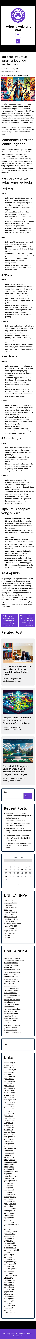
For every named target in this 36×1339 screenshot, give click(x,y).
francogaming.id (10, 1197)
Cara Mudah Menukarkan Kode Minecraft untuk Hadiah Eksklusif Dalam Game (17, 670)
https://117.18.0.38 (10, 921)
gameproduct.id (10, 1204)
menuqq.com (9, 937)
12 (14, 870)
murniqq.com (9, 935)
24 (6, 876)
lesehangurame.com (12, 958)
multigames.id (9, 1296)
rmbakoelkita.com (11, 977)
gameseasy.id (9, 1285)
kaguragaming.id (10, 1262)
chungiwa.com (9, 997)
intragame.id (9, 1167)
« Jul (17, 884)
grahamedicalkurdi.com (13, 1027)
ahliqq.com (8, 905)
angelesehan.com (11, 979)
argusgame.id (9, 1144)
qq (22, 307)
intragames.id (9, 1157)
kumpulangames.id (11, 1171)
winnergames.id (10, 1134)
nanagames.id (9, 1243)
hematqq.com (9, 933)
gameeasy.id (9, 1301)
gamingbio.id (9, 1153)
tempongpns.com (11, 963)
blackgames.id (9, 1187)
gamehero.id (9, 1109)
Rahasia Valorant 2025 (18, 28)
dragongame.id (9, 1312)
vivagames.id (9, 1097)
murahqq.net (9, 914)
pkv (5, 1044)
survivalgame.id (10, 1148)
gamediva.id (8, 1111)
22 (26, 873)
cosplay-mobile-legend (19, 75)
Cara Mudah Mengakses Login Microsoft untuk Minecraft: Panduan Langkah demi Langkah (16, 770)
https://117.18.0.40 (10, 931)
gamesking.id (9, 1287)
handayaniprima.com (12, 970)
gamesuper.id (9, 1113)
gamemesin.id (9, 1107)
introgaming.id (9, 1160)
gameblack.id (9, 1213)
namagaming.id (10, 1069)
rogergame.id (9, 1215)
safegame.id (8, 1150)
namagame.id (9, 1127)
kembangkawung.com (12, 995)
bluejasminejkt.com (11, 981)
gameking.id (8, 1303)
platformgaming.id (11, 1268)
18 (10, 873)
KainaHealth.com (10, 1016)
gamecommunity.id (11, 1250)
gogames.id (8, 1292)
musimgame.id (9, 1118)
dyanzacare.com (10, 1030)
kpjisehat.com (9, 1002)
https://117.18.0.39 (10, 907)
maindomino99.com (11, 919)
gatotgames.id (9, 1185)
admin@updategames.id (10, 71)
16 (30, 870)
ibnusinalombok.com (12, 1025)
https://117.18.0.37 (10, 926)
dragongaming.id (10, 1275)
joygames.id (8, 1229)
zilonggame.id (9, 1139)
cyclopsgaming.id (10, 1245)
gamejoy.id (8, 1252)
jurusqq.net (8, 910)
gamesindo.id (9, 1083)
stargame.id (8, 1130)
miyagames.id (9, 1183)
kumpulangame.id (10, 1176)
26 (14, 876)
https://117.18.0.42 (10, 912)
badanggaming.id (10, 1208)
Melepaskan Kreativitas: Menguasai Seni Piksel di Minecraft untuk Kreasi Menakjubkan (18, 830)
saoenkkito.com (10, 967)
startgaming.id (9, 1074)
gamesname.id (9, 1289)
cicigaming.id (9, 1190)
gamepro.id (8, 1308)
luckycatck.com (10, 974)
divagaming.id (9, 1065)
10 (6, 870)
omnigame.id (9, 1169)
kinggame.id (8, 1310)
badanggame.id (10, 1222)
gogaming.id (8, 1273)
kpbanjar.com (9, 1007)
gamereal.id (8, 1199)
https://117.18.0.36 (10, 903)
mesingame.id (9, 1120)
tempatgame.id (10, 1178)
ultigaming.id (8, 1278)
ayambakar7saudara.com (14, 960)
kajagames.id (9, 1236)
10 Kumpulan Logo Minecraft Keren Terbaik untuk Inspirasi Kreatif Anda (19, 845)
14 (22, 870)
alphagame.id (9, 1218)
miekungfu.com (10, 986)
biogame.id (8, 1174)
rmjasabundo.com (11, 990)
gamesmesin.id (9, 1081)
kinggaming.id (9, 1271)
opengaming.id (9, 1132)
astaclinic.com (9, 1023)
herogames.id (9, 1090)
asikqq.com (8, 900)
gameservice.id (9, 1201)
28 (22, 876)
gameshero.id (9, 1079)
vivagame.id (8, 1123)
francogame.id (9, 1211)
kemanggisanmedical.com (14, 1009)
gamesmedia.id (9, 1234)
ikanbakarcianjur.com (12, 1000)
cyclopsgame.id (10, 1248)
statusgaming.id (10, 1282)
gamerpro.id (8, 1257)
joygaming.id (8, 1241)
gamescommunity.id (11, 1225)
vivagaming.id (9, 1072)
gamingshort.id (9, 1194)
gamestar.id (8, 1116)
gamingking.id (9, 1266)
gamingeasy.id (9, 1259)
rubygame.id (8, 1141)
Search (6, 792)
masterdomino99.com (12, 924)
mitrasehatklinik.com (12, 1004)
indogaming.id (9, 1067)
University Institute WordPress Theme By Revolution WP (18, 1334)
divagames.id (9, 1095)
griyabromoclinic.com (12, 1032)
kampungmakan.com (12, 972)
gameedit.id (8, 1206)
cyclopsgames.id (10, 1231)
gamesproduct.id (10, 1181)
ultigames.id (8, 1294)
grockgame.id (9, 1146)
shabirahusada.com (11, 1018)
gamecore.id (9, 1104)
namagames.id (9, 1102)
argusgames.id (9, 1137)
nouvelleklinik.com (11, 1014)
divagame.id (8, 1125)
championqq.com (10, 928)
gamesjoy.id (8, 1227)
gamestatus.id (9, 1305)
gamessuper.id (9, 1088)
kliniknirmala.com (10, 1011)
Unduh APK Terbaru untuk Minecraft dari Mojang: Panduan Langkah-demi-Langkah (18, 823)
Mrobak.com (9, 983)
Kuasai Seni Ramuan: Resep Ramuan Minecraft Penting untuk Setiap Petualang (18, 815)
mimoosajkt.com (10, 993)
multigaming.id (9, 1280)
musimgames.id (10, 1100)
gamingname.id (10, 1264)
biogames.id (8, 1155)
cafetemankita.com (11, 988)
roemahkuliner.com (11, 965)
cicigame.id (8, 1220)
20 (18, 873)
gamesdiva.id (9, 1086)
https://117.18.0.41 (10, 917)
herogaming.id (9, 1063)
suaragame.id (9, 1164)
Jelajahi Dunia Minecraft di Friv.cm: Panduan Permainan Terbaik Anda (17, 720)
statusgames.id (9, 1299)
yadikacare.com (10, 1021)
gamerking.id (9, 1255)
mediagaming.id (10, 1238)
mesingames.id (9, 1093)
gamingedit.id (9, 1192)
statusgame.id (9, 1076)
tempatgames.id (10, 1162)
